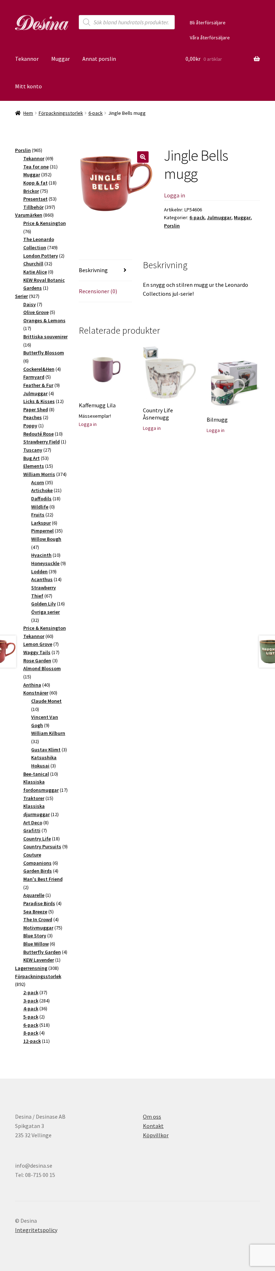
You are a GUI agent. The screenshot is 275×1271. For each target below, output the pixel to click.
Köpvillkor (156, 1135)
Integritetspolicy (36, 1229)
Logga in (174, 195)
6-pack (95, 113)
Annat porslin (99, 58)
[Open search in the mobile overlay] (127, 22)
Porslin (172, 225)
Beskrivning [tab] (93, 270)
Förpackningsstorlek (61, 113)
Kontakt (153, 1125)
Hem (28, 113)
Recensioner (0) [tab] (98, 291)
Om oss (152, 1116)
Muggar (60, 58)
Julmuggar (219, 217)
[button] (143, 157)
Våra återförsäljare (210, 37)
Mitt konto (28, 86)
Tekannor (27, 58)
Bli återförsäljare (208, 22)
